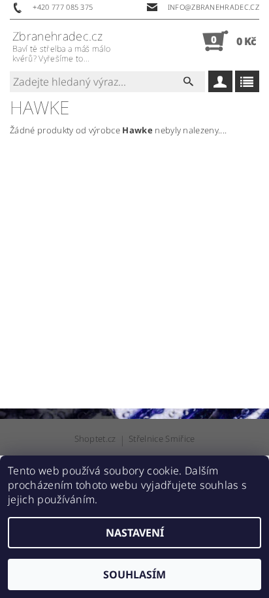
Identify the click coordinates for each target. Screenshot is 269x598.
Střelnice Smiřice (162, 439)
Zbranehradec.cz (61, 46)
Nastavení (135, 532)
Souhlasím (134, 574)
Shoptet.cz (95, 439)
